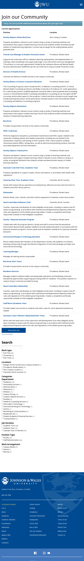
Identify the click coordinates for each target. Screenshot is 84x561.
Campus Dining (10, 394)
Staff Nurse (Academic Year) (14, 303)
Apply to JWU (6, 535)
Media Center (62, 508)
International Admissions (38, 535)
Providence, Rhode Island (14, 367)
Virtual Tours (62, 527)
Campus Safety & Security (14, 397)
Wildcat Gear (62, 531)
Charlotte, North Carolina (14, 372)
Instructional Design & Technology (17, 406)
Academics (8, 382)
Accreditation (6, 523)
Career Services (35, 504)
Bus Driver (7, 121)
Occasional (8, 355)
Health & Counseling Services (15, 401)
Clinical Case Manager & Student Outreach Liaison (24, 54)
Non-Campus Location (12, 370)
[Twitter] (40, 553)
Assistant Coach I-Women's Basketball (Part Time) (24, 316)
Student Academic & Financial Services (18, 416)
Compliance (33, 512)
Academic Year (10, 428)
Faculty (7, 437)
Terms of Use (62, 520)
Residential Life (10, 414)
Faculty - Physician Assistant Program (18, 219)
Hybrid (6, 449)
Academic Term (10, 426)
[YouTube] (49, 553)
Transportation (10, 419)
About (4, 512)
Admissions (8, 389)
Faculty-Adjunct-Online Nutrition (17, 37)
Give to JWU (34, 527)
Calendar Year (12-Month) (14, 430)
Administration (9, 387)
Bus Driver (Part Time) (12, 261)
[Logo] (42, 4)
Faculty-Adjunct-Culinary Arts (15, 150)
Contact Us (61, 535)
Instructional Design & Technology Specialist (21, 237)
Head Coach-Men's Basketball (15, 286)
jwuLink (60, 504)
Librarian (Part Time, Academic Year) (18, 180)
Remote (7, 452)
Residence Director (11, 271)
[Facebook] (35, 553)
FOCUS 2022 (34, 523)
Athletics (7, 392)
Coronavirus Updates (9, 504)
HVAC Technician (10, 131)
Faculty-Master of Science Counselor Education (22, 82)
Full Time (8, 353)
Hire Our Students (36, 531)
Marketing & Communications (15, 411)
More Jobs (13, 330)
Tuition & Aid (62, 523)
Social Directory (63, 516)
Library (7, 409)
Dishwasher (8, 192)
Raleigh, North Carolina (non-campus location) (22, 365)
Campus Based (10, 447)
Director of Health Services (14, 72)
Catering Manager (11, 251)
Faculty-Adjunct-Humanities (15, 106)
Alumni (4, 531)
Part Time (8, 358)
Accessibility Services (12, 384)
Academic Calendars (8, 520)
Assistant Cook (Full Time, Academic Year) (20, 168)
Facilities (7, 399)
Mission (60, 512)
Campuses (5, 543)
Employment (34, 520)
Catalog (32, 508)
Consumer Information (37, 516)
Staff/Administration (12, 440)
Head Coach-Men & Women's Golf (17, 202)
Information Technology (13, 404)
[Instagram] (44, 553)
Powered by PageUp (7, 334)
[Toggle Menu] (81, 4)
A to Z (4, 508)
